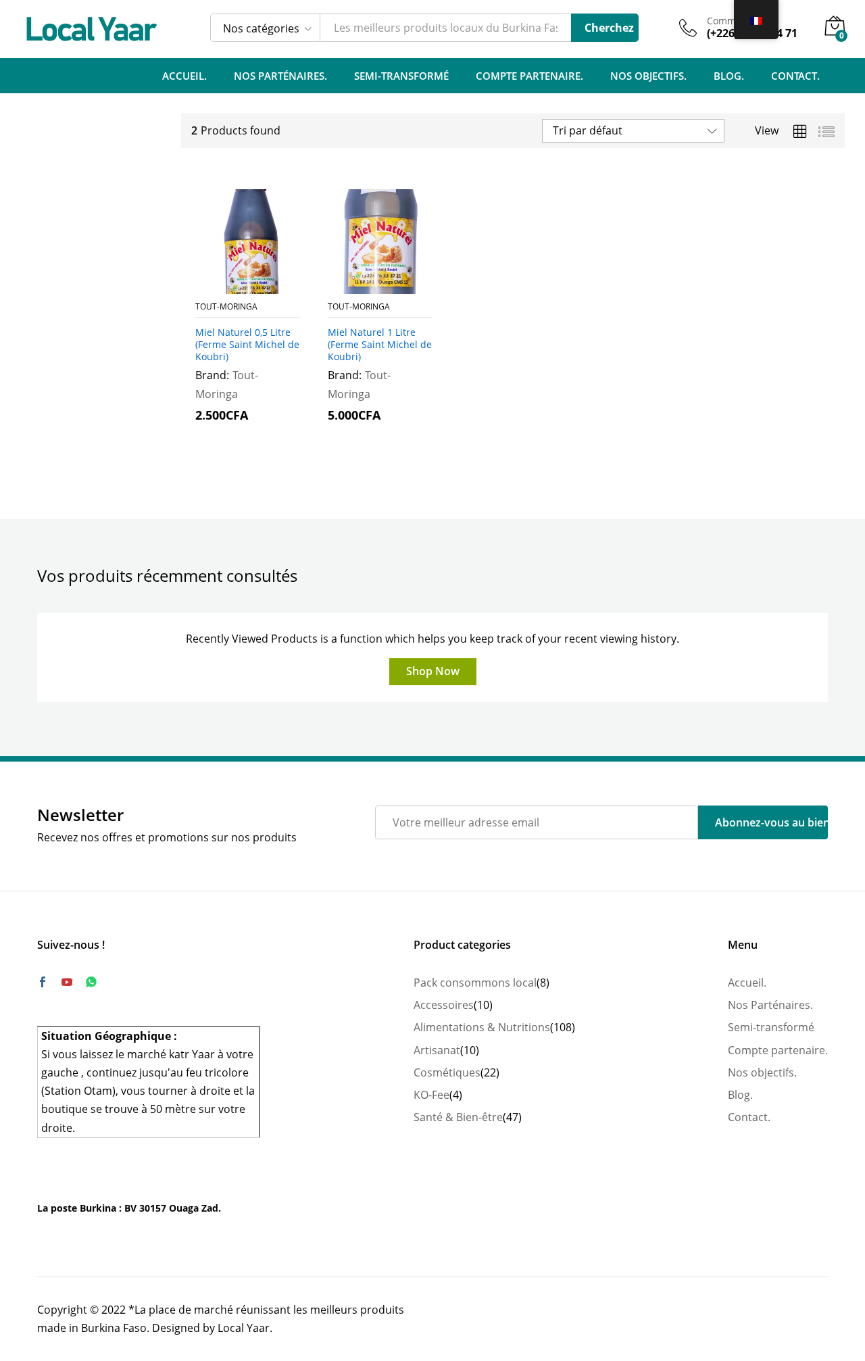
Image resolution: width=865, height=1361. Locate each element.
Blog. (729, 76)
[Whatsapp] (91, 982)
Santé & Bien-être (458, 1117)
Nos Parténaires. (280, 76)
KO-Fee (431, 1094)
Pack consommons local (475, 982)
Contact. (795, 76)
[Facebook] (42, 983)
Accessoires (444, 1004)
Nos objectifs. (648, 76)
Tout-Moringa (226, 306)
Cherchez (609, 27)
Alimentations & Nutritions (482, 1027)
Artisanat (437, 1050)
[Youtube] (67, 983)
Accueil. (184, 76)
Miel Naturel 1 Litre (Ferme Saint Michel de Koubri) (380, 344)
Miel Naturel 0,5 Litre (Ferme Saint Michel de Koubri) (247, 344)
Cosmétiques (447, 1072)
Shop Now (433, 671)
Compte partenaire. (529, 76)
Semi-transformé (401, 76)
